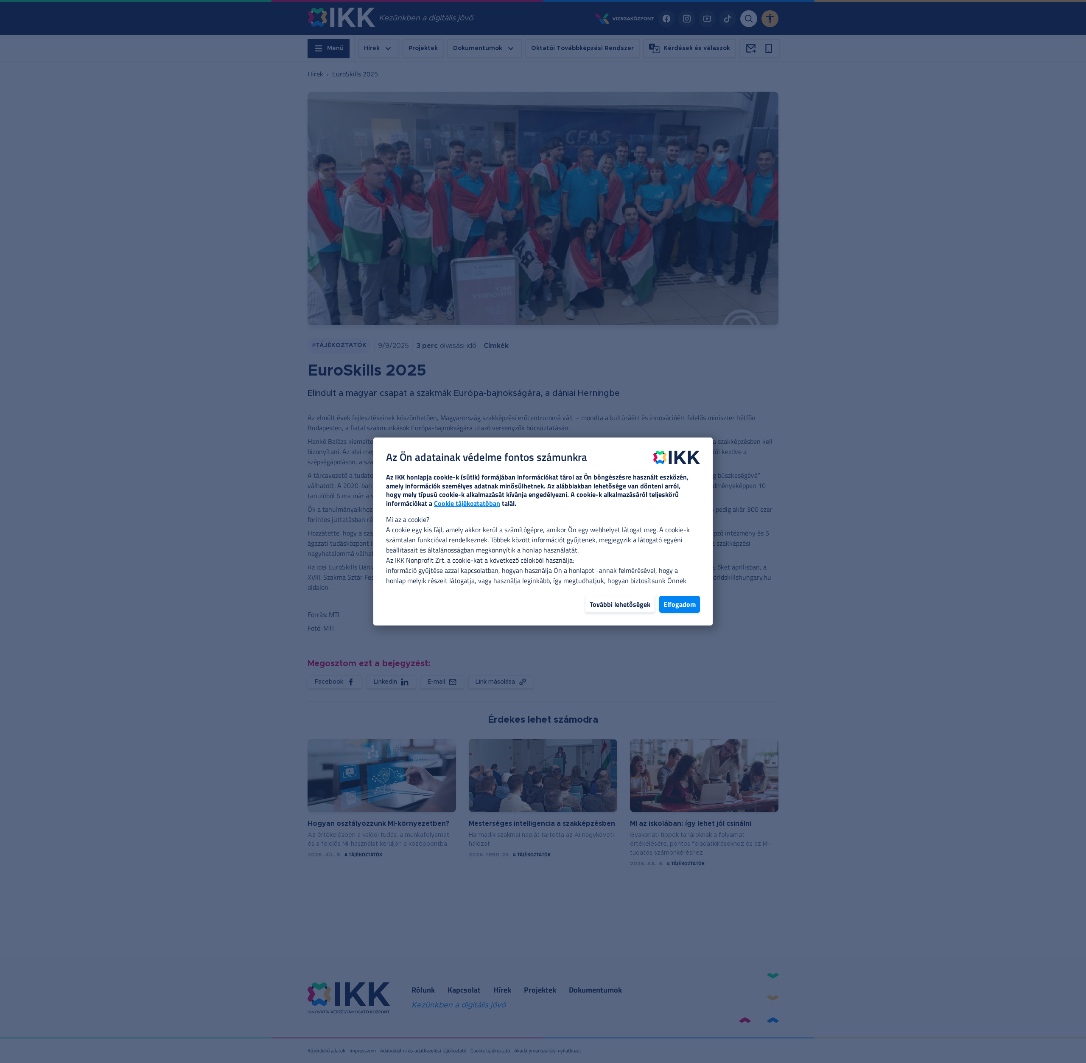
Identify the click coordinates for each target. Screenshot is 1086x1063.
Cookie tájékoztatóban (467, 503)
